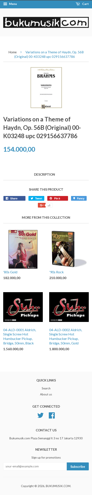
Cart (85, 4)
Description (44, 174)
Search (46, 388)
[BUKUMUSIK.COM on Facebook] (52, 414)
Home (12, 52)
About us (46, 394)
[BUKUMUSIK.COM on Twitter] (40, 414)
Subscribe (77, 466)
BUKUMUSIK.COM (58, 486)
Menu (12, 4)
